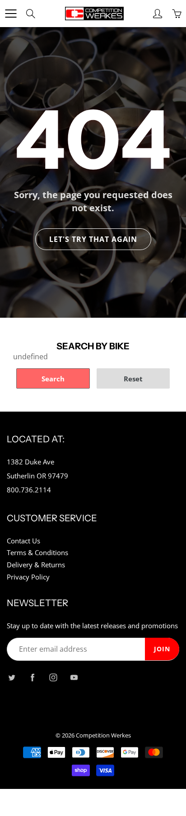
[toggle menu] (11, 13)
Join (162, 648)
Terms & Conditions (37, 552)
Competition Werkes (103, 735)
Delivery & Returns (36, 565)
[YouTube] (74, 678)
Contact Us (23, 541)
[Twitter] (11, 678)
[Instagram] (53, 678)
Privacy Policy (28, 577)
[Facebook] (32, 678)
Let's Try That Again (93, 239)
